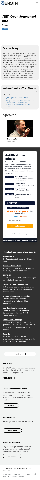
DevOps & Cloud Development (15, 284)
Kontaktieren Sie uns (16, 476)
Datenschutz (19, 474)
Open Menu (37, 3)
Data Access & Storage (12, 320)
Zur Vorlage (11, 405)
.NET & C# (5, 29)
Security (6, 334)
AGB (4, 476)
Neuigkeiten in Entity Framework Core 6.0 (19, 101)
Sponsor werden (12, 430)
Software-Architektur (12, 266)
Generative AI (9, 256)
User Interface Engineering (14, 308)
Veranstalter (7, 474)
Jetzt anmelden (12, 456)
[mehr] (8, 106)
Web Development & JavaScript (16, 296)
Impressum (30, 474)
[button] (20, 354)
